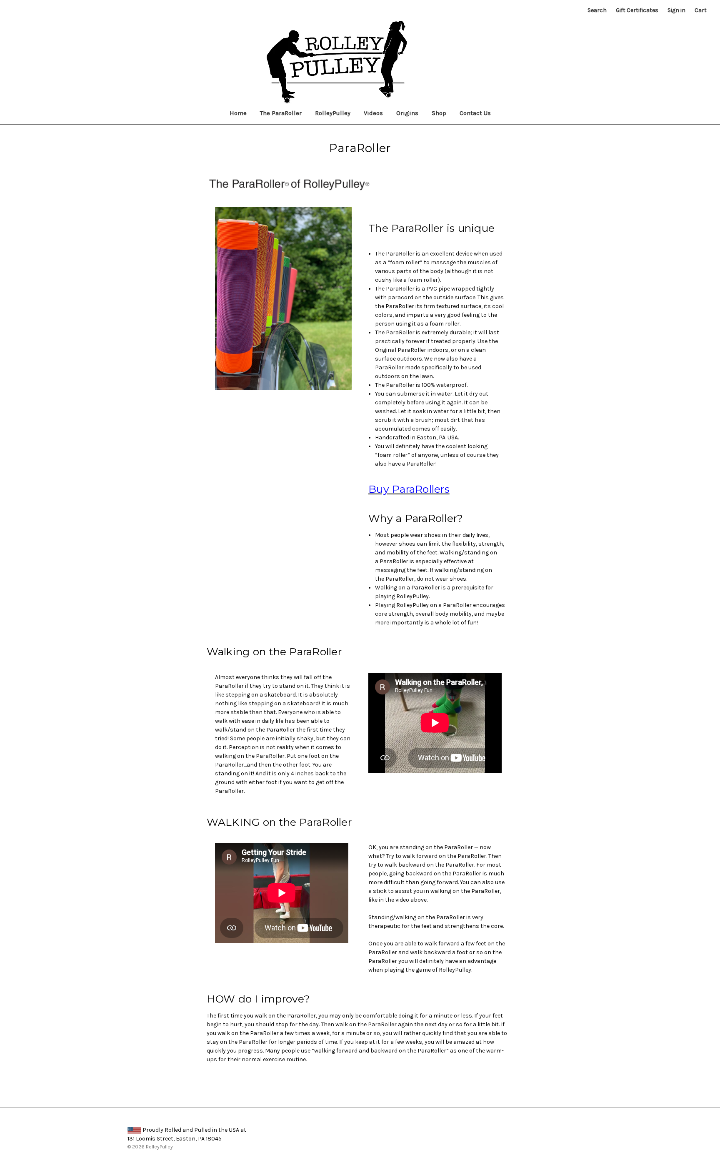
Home (238, 113)
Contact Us (475, 113)
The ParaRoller (281, 113)
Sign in (676, 10)
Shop (439, 113)
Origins (407, 113)
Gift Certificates (637, 10)
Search (597, 10)
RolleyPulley (332, 113)
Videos (373, 113)
